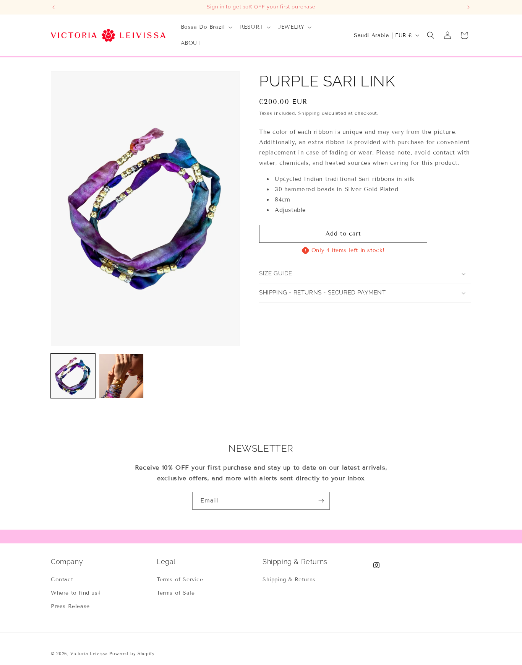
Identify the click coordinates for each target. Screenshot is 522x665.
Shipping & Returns (289, 579)
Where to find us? (76, 593)
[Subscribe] (321, 501)
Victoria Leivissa (89, 653)
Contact (62, 579)
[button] (205, 27)
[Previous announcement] (53, 7)
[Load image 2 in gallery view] (121, 376)
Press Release (70, 606)
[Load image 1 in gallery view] (73, 376)
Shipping (309, 113)
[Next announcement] (468, 7)
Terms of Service (180, 579)
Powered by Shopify (132, 653)
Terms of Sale (176, 593)
